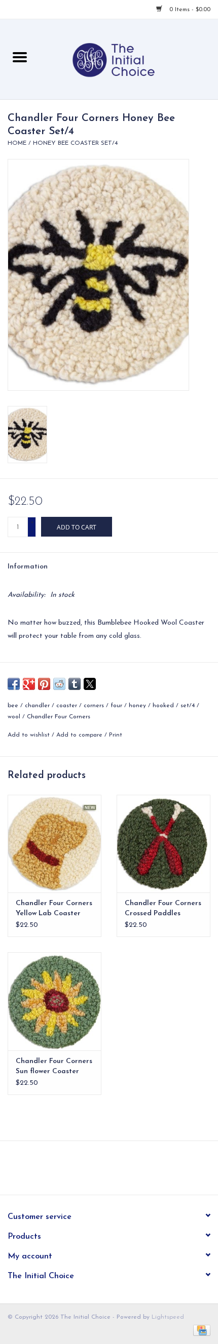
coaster (66, 706)
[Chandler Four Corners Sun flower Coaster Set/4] (54, 1001)
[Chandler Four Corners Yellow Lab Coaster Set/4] (54, 844)
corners (94, 706)
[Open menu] (20, 57)
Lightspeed (168, 1317)
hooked (163, 706)
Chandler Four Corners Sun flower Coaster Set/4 (54, 1067)
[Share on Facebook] (14, 684)
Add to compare (80, 735)
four (116, 706)
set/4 (187, 706)
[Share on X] (90, 684)
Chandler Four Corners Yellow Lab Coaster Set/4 (54, 909)
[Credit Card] (200, 1330)
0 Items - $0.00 (188, 10)
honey (137, 706)
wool (14, 717)
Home (17, 143)
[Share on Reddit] (59, 684)
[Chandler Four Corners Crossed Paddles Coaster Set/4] (163, 844)
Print (115, 735)
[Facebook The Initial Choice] (100, 1171)
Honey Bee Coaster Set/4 (75, 143)
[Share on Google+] (29, 684)
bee (13, 706)
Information (28, 567)
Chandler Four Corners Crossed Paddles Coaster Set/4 (163, 909)
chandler (37, 706)
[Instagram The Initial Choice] (118, 1171)
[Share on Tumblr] (74, 684)
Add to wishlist (30, 735)
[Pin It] (44, 684)
